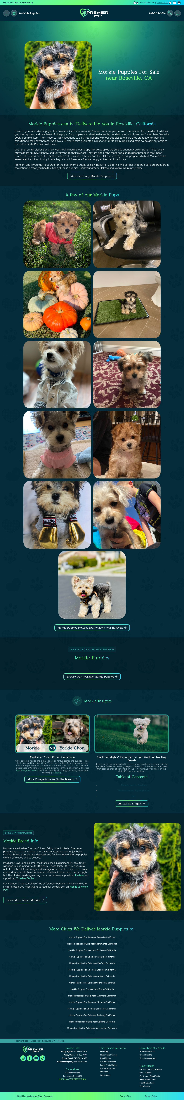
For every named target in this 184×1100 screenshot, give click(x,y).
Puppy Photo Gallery (108, 1065)
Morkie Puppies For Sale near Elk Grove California (92, 950)
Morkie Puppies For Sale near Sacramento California (92, 943)
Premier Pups (21, 1041)
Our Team (104, 1072)
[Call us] (170, 13)
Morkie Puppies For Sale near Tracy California (92, 989)
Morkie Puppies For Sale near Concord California (92, 982)
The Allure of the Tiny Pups (134, 785)
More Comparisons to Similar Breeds (51, 779)
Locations (35, 1041)
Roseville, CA (49, 1041)
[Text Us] (177, 13)
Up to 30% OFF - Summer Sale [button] (18, 2)
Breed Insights (146, 1055)
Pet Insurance (145, 1073)
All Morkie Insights (130, 803)
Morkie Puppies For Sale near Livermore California (92, 995)
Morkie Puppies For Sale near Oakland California (92, 1021)
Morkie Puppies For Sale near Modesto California (92, 1002)
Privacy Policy (151, 1096)
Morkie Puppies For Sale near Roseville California (92, 937)
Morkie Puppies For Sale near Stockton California (92, 969)
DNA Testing (145, 1086)
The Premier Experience (113, 1048)
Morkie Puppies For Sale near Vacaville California (92, 956)
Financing (104, 1051)
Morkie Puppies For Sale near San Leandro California (92, 1028)
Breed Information (147, 1051)
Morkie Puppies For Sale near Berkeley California (92, 1015)
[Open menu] (6, 13)
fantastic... (57, 772)
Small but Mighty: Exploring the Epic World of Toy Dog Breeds (131, 758)
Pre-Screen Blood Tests (150, 1076)
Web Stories (105, 1075)
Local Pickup (105, 1058)
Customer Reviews (108, 1061)
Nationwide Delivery (108, 1055)
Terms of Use (125, 1096)
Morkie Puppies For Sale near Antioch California (92, 976)
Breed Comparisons (148, 1058)
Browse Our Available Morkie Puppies (90, 676)
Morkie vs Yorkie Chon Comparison (52, 757)
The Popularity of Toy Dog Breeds (134, 790)
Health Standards (147, 1083)
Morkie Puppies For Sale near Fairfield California (92, 963)
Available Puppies (29, 13)
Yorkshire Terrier (25, 878)
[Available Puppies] (14, 13)
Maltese (79, 875)
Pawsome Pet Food (148, 1079)
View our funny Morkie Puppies (90, 176)
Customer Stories (107, 1068)
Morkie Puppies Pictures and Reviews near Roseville (91, 627)
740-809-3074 (157, 13)
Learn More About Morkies (23, 900)
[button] (170, 2)
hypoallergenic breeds (26, 770)
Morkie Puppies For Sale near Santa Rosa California (92, 1008)
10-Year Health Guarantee (151, 1069)
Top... (133, 796)
